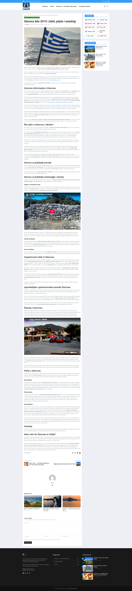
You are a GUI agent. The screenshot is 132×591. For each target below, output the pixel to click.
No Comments (34, 24)
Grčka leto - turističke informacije (34, 15)
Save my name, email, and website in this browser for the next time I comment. (42, 539)
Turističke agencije (84, 6)
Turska (52, 6)
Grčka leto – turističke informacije (66, 6)
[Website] (52, 485)
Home (25, 15)
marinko (27, 24)
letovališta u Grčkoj (56, 80)
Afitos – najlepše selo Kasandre (31, 508)
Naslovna (45, 6)
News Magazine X (73, 588)
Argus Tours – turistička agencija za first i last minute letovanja (101, 63)
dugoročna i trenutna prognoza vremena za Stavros (61, 102)
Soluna (33, 92)
